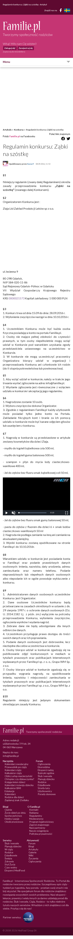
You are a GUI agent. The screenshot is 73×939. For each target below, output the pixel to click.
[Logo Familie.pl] (36, 26)
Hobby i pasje (12, 818)
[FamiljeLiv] (67, 10)
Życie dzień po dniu (15, 812)
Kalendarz (10, 794)
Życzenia (33, 858)
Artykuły (7, 129)
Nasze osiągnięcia (39, 830)
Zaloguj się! (9, 48)
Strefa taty (44, 788)
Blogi (31, 846)
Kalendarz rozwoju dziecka (19, 785)
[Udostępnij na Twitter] (68, 139)
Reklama (33, 812)
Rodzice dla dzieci (14, 797)
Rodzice (42, 782)
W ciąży (9, 849)
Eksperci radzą (46, 770)
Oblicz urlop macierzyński (18, 776)
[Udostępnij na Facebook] (63, 139)
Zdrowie (9, 861)
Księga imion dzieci (15, 782)
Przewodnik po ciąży (16, 767)
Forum (32, 843)
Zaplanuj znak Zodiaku (17, 800)
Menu (6, 61)
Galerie (32, 852)
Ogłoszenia (44, 764)
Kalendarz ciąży (13, 770)
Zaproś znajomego (39, 824)
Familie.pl (14, 136)
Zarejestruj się (26, 48)
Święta (8, 858)
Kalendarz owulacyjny (16, 764)
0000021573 (16, 298)
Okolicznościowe (14, 821)
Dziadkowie (44, 785)
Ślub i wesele (45, 776)
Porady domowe (47, 794)
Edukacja (9, 791)
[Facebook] (61, 11)
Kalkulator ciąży (13, 773)
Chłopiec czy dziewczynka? (19, 779)
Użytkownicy (45, 791)
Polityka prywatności (40, 833)
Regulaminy (35, 815)
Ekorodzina (44, 767)
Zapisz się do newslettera (14, 51)
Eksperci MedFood (15, 870)
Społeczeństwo (13, 815)
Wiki (31, 855)
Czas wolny (11, 867)
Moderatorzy (36, 818)
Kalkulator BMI (13, 788)
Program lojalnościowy (41, 821)
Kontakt (33, 809)
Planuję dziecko (46, 779)
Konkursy (19, 129)
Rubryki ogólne (46, 773)
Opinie (8, 809)
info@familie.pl (11, 755)
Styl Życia (10, 864)
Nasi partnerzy (37, 827)
